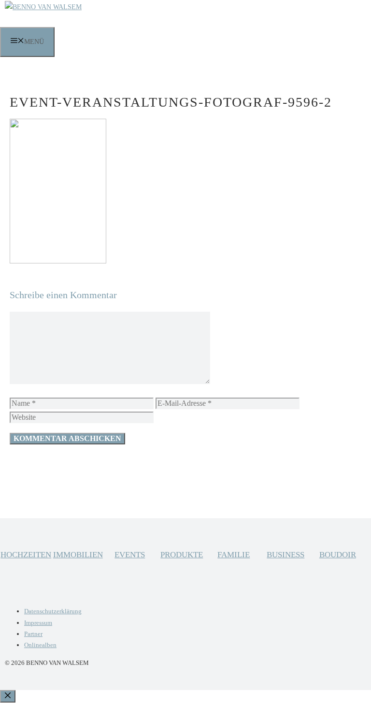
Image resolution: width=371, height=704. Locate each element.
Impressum (38, 622)
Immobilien (78, 554)
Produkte (181, 554)
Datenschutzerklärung (53, 611)
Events (129, 554)
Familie (233, 554)
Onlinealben (40, 645)
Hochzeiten (25, 554)
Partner (33, 633)
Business (285, 554)
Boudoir (337, 554)
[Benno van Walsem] (43, 7)
